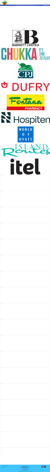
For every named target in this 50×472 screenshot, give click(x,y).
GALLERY (24, 5)
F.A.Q (3, 468)
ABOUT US (27, 5)
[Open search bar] (34, 5)
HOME (16, 5)
